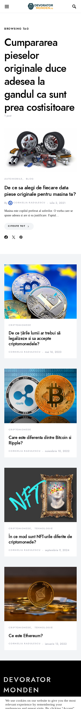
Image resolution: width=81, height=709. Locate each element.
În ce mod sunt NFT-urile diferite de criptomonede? (40, 539)
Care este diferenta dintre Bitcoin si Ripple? (40, 440)
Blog (30, 178)
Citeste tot (16, 226)
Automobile (13, 178)
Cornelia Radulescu (29, 202)
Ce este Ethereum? (26, 636)
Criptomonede (20, 325)
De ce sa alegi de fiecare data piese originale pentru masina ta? (40, 191)
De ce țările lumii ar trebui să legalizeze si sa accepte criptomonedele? (34, 338)
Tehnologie (44, 528)
